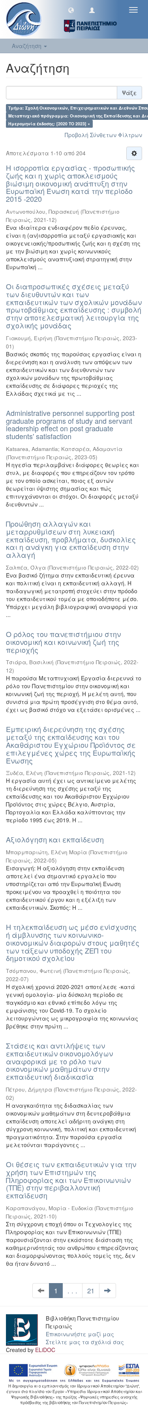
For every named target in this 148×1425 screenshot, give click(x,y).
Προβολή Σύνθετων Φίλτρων (103, 135)
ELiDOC (45, 1350)
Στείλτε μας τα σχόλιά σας (85, 1342)
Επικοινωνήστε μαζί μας (80, 1334)
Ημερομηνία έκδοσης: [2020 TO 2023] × (49, 124)
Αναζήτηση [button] (27, 46)
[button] (71, 10)
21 (90, 1290)
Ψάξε (129, 93)
